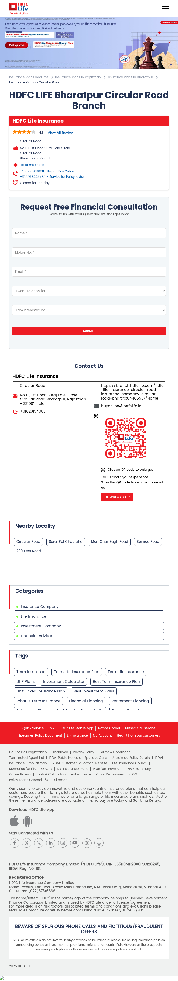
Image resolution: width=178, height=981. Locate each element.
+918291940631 (47, 171)
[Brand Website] (86, 842)
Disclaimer (60, 752)
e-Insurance (81, 774)
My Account (102, 735)
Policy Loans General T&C (29, 780)
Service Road (148, 542)
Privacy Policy (83, 752)
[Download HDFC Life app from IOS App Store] (26, 825)
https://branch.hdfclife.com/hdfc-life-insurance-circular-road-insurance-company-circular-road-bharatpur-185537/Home (132, 392)
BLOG (133, 774)
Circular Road (28, 542)
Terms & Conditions (114, 752)
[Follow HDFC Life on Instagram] (62, 842)
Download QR (117, 497)
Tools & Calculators (51, 774)
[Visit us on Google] (26, 842)
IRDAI (159, 757)
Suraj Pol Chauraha (66, 542)
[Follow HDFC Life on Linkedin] (50, 842)
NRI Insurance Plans (72, 769)
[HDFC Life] (18, 8)
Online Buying (20, 774)
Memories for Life (22, 769)
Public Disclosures (110, 774)
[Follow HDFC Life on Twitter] (38, 842)
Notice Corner (109, 728)
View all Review (61, 132)
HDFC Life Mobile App (76, 728)
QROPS (46, 769)
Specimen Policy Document (40, 735)
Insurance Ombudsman (28, 763)
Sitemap (60, 780)
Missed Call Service (140, 728)
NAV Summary (139, 769)
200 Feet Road (28, 551)
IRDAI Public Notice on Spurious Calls (78, 757)
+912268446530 (52, 176)
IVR (51, 728)
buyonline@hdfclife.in (121, 406)
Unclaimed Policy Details (130, 757)
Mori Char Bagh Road (109, 542)
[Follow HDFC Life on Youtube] (74, 842)
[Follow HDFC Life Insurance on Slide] (99, 842)
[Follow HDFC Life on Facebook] (14, 842)
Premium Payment (108, 769)
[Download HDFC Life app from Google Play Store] (15, 825)
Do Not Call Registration (28, 752)
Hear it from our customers (138, 735)
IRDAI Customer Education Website (79, 763)
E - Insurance (77, 735)
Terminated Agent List (26, 757)
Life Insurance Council (129, 763)
